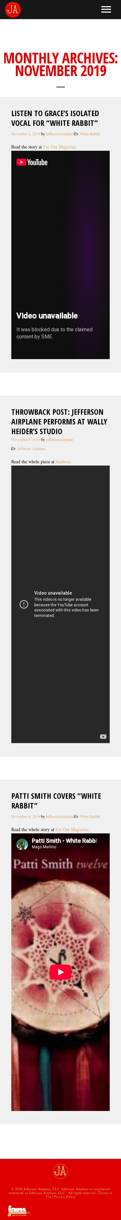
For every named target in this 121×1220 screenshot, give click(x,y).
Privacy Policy (65, 1196)
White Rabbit (90, 133)
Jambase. (65, 461)
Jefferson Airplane (31, 448)
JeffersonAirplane (59, 133)
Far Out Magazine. (61, 147)
